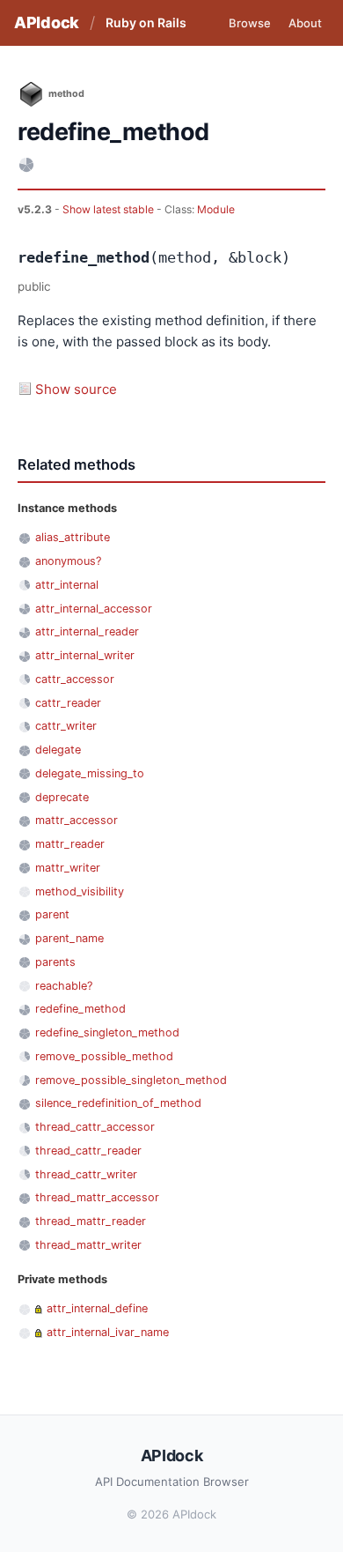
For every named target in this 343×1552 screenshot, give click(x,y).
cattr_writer (66, 725)
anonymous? (68, 561)
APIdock (46, 22)
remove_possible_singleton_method (131, 1080)
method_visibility (79, 891)
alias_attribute (72, 537)
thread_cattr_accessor (95, 1126)
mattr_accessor (76, 820)
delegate (58, 749)
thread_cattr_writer (86, 1174)
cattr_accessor (74, 679)
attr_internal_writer (85, 655)
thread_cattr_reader (88, 1150)
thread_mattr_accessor (97, 1197)
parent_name (69, 938)
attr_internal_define (97, 1308)
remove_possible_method (104, 1056)
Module (216, 209)
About (305, 23)
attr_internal (67, 584)
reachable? (63, 985)
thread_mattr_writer (88, 1244)
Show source (76, 389)
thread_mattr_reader (90, 1221)
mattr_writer (67, 867)
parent (52, 914)
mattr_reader (70, 843)
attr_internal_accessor (93, 608)
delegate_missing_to (89, 773)
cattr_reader (68, 702)
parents (55, 962)
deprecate (62, 797)
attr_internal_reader (87, 631)
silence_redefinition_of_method (118, 1103)
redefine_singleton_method (107, 1032)
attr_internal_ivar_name (108, 1332)
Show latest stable (109, 209)
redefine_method (80, 1008)
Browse (250, 23)
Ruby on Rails (146, 22)
